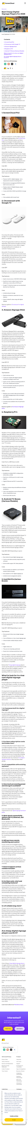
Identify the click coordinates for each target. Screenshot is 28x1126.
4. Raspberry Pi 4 (8, 48)
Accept (14, 1119)
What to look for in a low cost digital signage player (13, 54)
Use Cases (18, 1061)
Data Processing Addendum (5, 1066)
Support (18, 1063)
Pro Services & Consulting (19, 1066)
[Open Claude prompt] (8, 64)
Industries (18, 1059)
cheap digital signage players (17, 963)
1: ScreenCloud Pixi (9, 42)
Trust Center (5, 1071)
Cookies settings (14, 1116)
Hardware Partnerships (19, 1077)
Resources (4, 9)
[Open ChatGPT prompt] (5, 64)
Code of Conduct (5, 1069)
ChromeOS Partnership (19, 1083)
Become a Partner (20, 1071)
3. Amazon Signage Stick (10, 46)
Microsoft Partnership (19, 1080)
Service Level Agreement (7, 1063)
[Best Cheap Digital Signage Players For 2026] (10, 68)
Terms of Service (5, 1061)
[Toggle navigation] (25, 3)
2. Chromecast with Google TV (12, 44)
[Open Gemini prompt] (15, 64)
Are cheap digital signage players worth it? (12, 57)
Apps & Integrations (21, 1069)
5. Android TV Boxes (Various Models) (14, 50)
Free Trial (8, 1028)
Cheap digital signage (14, 665)
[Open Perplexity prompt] (12, 64)
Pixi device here (18, 1004)
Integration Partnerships (19, 1073)
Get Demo (20, 1028)
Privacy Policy (9, 1102)
